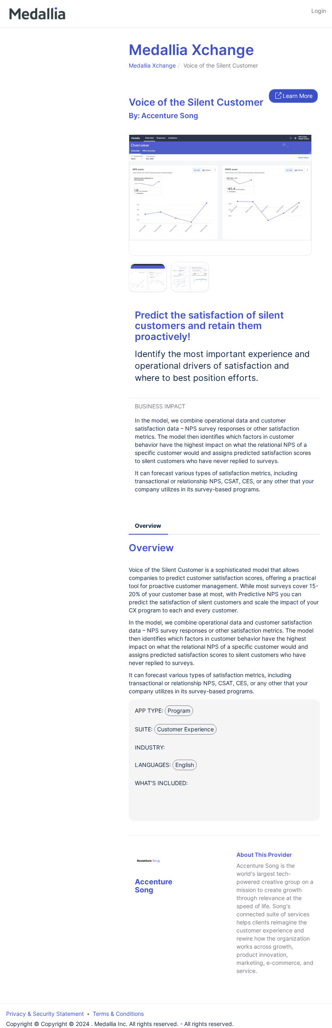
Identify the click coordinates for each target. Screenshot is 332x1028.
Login (318, 10)
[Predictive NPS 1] (220, 188)
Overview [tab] (148, 525)
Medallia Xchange (152, 65)
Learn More (298, 95)
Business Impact (160, 406)
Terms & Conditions (118, 1013)
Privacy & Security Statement (45, 1013)
